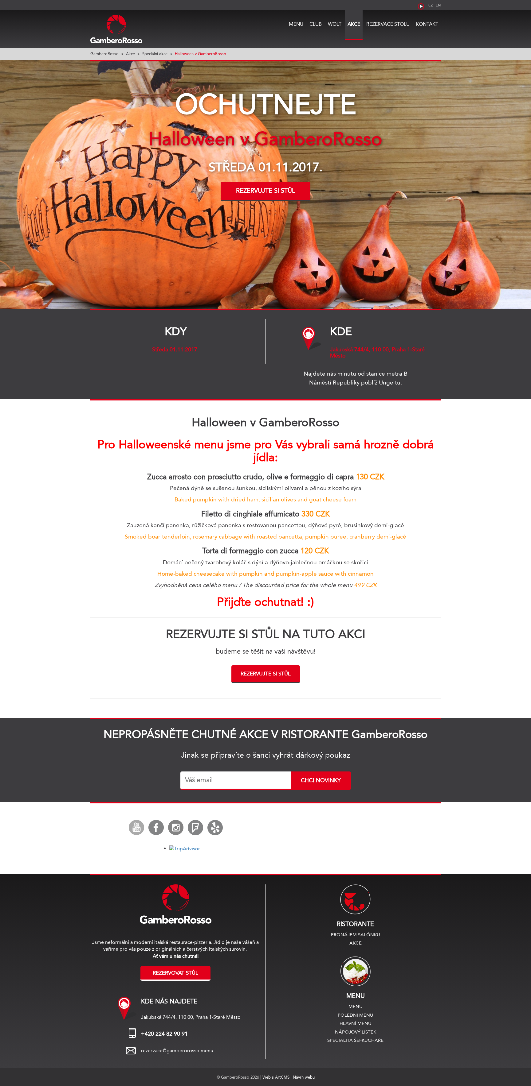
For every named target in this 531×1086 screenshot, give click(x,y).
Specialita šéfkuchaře (355, 1040)
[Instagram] (175, 827)
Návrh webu (304, 1077)
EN (438, 5)
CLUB (315, 24)
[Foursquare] (195, 827)
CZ (430, 5)
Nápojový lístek (355, 1032)
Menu (296, 24)
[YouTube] (136, 827)
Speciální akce (154, 53)
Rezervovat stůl (175, 973)
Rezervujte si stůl (265, 190)
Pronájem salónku (355, 934)
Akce (354, 24)
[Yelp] (215, 827)
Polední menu (355, 1015)
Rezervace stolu (388, 24)
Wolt (334, 24)
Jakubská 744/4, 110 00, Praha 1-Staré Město (377, 352)
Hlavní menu (356, 1023)
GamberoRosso (104, 53)
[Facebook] (156, 827)
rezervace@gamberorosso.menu (177, 1050)
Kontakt (427, 24)
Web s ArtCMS (276, 1077)
